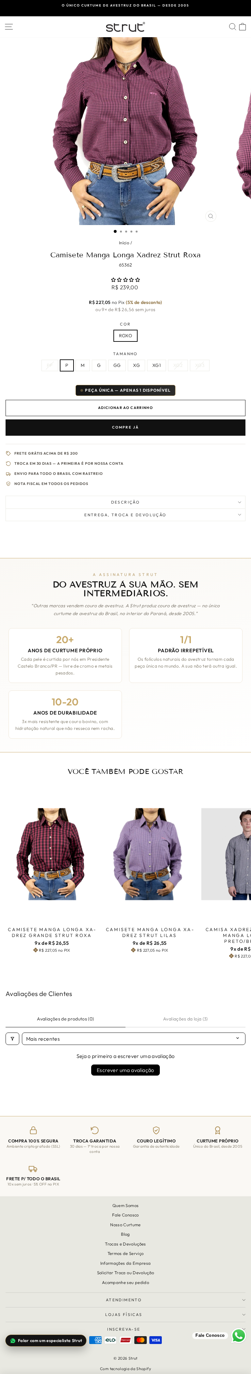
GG (117, 365)
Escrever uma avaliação (125, 1070)
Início (124, 242)
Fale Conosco (125, 1215)
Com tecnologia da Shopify (125, 1368)
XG (136, 365)
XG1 (156, 365)
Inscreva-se (123, 1329)
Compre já (125, 427)
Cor (125, 324)
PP (50, 365)
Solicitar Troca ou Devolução (125, 1272)
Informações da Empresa (125, 1263)
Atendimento (124, 1299)
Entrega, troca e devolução (125, 514)
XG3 (199, 365)
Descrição (125, 502)
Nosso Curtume (125, 1224)
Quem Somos (125, 1205)
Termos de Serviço (126, 1253)
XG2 (178, 365)
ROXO (125, 336)
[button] (125, 280)
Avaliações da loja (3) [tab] (185, 1019)
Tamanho (125, 353)
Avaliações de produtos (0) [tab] (65, 1019)
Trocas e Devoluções (125, 1243)
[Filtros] (12, 1039)
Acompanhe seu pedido (125, 1282)
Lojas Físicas (123, 1314)
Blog (125, 1234)
